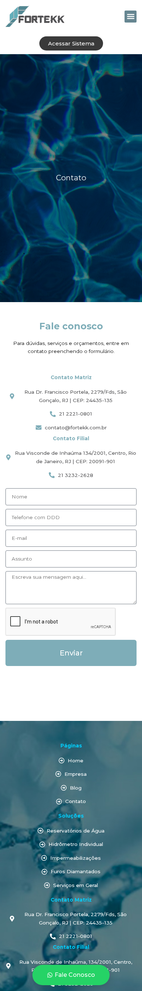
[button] (131, 17)
